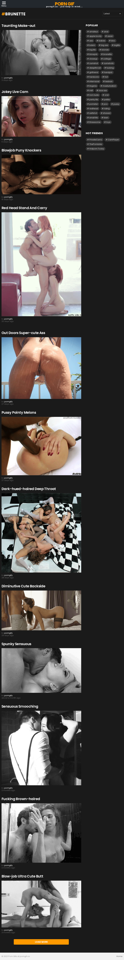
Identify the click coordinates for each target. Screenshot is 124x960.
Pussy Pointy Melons (19, 412)
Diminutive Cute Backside (23, 586)
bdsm (92, 45)
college (107, 58)
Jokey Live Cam (15, 91)
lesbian (109, 81)
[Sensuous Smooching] (41, 748)
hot (106, 76)
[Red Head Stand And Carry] (41, 264)
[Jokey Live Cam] (41, 116)
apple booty (95, 36)
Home (119, 956)
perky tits (93, 99)
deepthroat (95, 67)
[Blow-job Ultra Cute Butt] (41, 904)
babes (102, 40)
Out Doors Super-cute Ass (23, 332)
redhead (93, 108)
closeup (93, 58)
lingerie (93, 85)
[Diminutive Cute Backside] (41, 610)
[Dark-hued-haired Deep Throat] (41, 533)
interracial (94, 81)
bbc (113, 40)
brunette (107, 54)
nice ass (103, 90)
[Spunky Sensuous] (41, 670)
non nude (94, 95)
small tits (93, 117)
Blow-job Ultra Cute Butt (22, 876)
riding (107, 108)
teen (106, 117)
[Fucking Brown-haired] (41, 833)
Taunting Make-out (18, 25)
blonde (105, 49)
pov (106, 104)
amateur (93, 31)
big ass (104, 45)
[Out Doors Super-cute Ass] (41, 368)
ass (91, 40)
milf (91, 90)
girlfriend (93, 72)
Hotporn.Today (96, 148)
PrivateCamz (95, 139)
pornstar (93, 104)
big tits (92, 49)
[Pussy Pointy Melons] (41, 446)
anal (106, 31)
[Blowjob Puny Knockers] (41, 174)
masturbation (109, 85)
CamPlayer (113, 139)
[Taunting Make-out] (41, 52)
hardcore (94, 76)
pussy (116, 104)
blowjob (93, 54)
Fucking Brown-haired (21, 798)
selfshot (93, 113)
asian (110, 36)
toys (108, 122)
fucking (110, 67)
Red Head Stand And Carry (24, 207)
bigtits (117, 45)
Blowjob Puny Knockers (21, 150)
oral (107, 95)
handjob (108, 72)
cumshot (93, 63)
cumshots (109, 63)
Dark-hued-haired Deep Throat (29, 488)
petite (107, 99)
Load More (41, 941)
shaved (106, 113)
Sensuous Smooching (20, 706)
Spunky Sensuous (16, 644)
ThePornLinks (95, 144)
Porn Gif (64, 4)
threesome (94, 122)
